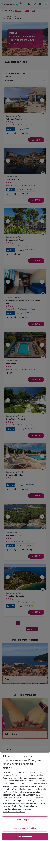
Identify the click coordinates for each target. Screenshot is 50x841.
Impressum (27, 809)
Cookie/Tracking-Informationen (14, 812)
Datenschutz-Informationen (12, 809)
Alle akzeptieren (25, 837)
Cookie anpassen (25, 820)
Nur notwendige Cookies (25, 828)
